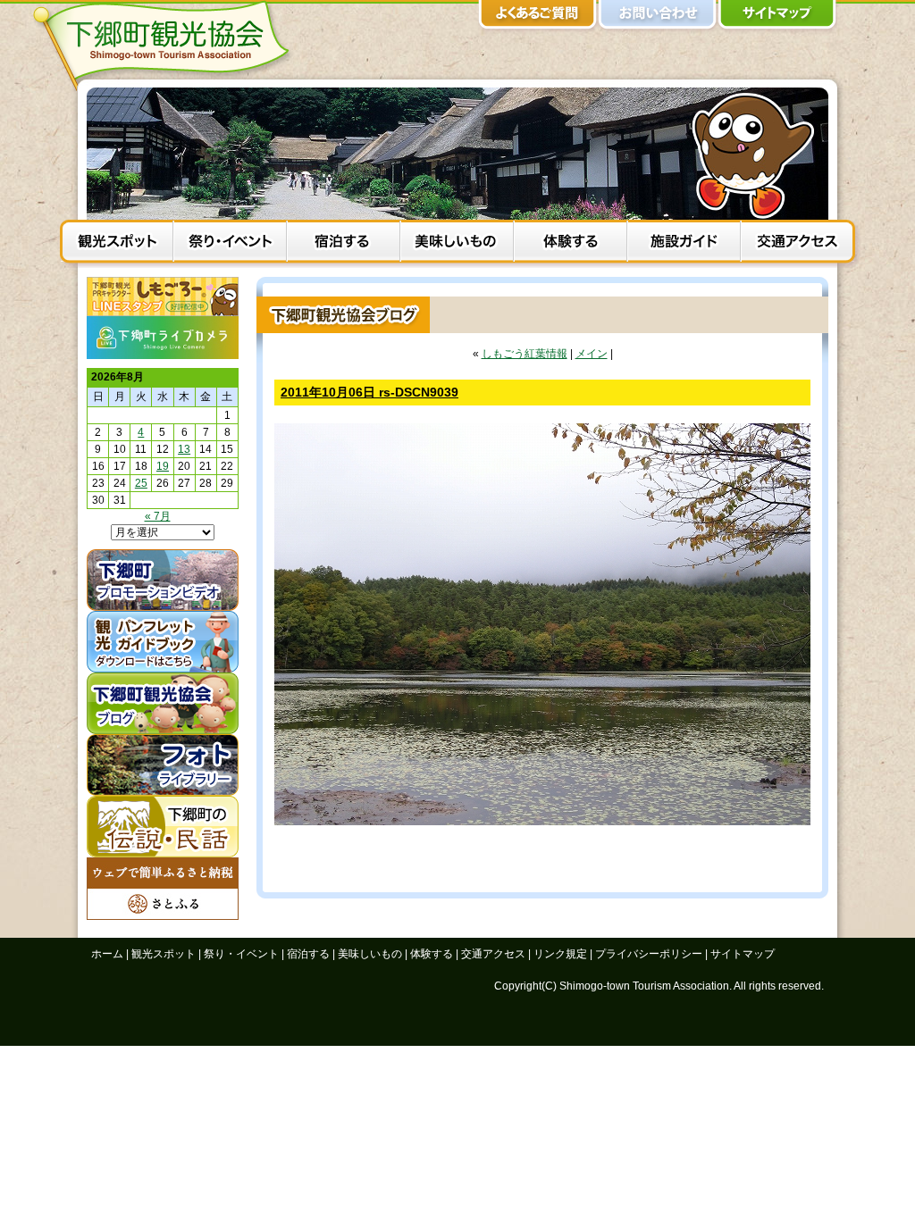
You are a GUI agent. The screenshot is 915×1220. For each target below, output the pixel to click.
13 (184, 449)
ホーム (107, 954)
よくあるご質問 (538, 18)
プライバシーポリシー (648, 954)
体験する (570, 244)
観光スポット (116, 244)
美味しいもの (457, 244)
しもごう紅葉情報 (524, 353)
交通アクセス (797, 244)
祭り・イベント (230, 244)
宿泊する (343, 244)
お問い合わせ (658, 18)
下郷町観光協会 (167, 45)
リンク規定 (560, 954)
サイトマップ (777, 18)
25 (141, 483)
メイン (591, 353)
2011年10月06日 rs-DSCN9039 (369, 392)
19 (162, 466)
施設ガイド (684, 244)
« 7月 (158, 516)
